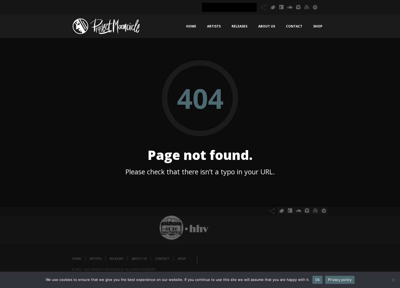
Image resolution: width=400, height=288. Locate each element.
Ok (317, 279)
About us (266, 26)
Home (191, 26)
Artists (214, 26)
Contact (294, 26)
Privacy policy (340, 279)
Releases (239, 26)
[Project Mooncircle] (106, 28)
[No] (393, 280)
